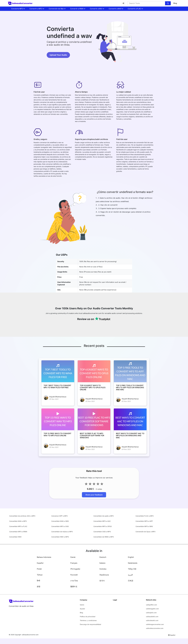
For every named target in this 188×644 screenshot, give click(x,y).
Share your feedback (94, 495)
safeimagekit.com (152, 609)
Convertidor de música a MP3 (62, 532)
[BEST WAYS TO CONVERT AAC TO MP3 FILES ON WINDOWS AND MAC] (130, 419)
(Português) (75, 569)
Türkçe (39, 575)
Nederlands (132, 563)
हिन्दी (38, 581)
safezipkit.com (151, 613)
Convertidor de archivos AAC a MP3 (22, 516)
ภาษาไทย (74, 581)
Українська (104, 575)
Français (73, 563)
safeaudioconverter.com (30, 635)
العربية (130, 575)
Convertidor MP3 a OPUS (102, 526)
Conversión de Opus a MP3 (145, 532)
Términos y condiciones (88, 620)
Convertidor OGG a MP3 (102, 532)
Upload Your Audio (58, 55)
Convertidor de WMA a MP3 (103, 537)
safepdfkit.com (151, 605)
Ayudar (82, 609)
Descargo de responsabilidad (90, 624)
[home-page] (20, 3)
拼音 (38, 586)
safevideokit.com (152, 620)
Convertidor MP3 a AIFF (144, 521)
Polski (39, 569)
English (131, 557)
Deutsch (102, 557)
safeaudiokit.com (152, 616)
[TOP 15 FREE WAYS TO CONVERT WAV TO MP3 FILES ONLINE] (57, 419)
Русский (74, 575)
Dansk (73, 557)
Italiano (102, 563)
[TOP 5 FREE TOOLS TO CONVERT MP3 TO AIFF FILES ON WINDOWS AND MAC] (130, 371)
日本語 (130, 581)
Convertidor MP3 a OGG (60, 526)
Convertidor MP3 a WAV (144, 526)
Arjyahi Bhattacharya (57, 397)
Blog (175, 3)
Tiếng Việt (132, 569)
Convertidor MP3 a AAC (102, 521)
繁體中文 (73, 586)
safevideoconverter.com (154, 628)
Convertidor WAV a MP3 (60, 537)
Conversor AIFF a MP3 (59, 516)
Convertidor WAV (15, 537)
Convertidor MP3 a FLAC (18, 526)
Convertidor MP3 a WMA (18, 532)
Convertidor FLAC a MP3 (145, 516)
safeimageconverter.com (155, 624)
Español (40, 563)
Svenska (102, 569)
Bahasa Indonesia (44, 557)
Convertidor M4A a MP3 (18, 521)
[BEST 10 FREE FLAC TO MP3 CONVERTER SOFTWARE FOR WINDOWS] (94, 419)
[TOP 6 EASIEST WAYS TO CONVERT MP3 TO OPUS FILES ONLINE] (94, 371)
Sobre (82, 605)
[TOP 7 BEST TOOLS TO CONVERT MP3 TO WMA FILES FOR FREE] (57, 371)
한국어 (102, 581)
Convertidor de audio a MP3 (103, 516)
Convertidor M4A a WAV (60, 521)
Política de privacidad (87, 616)
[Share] (123, 3)
